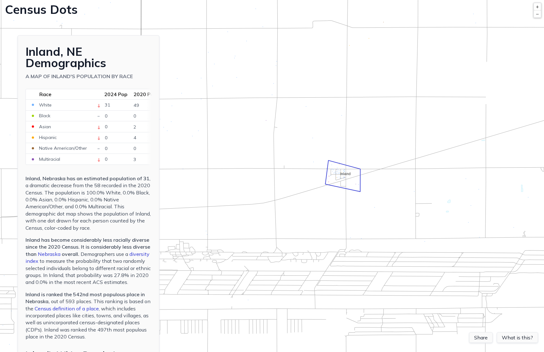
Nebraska (49, 254)
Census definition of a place (67, 308)
